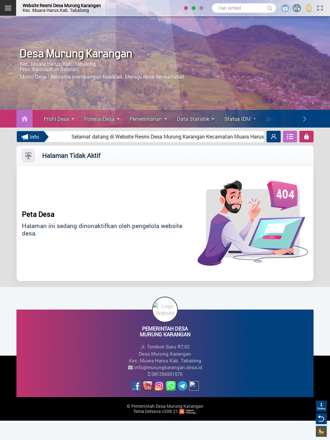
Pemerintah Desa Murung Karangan (167, 406)
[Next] (304, 119)
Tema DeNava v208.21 (155, 411)
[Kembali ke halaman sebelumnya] (321, 418)
